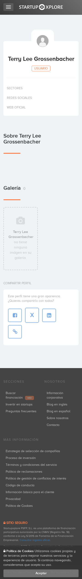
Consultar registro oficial (35, 540)
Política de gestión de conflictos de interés (36, 478)
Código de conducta (20, 485)
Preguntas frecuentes (21, 411)
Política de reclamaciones (24, 471)
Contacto (53, 425)
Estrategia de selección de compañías (33, 451)
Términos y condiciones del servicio (31, 464)
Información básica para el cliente (30, 492)
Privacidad (13, 499)
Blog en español (58, 411)
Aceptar (41, 573)
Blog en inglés (57, 404)
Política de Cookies (19, 505)
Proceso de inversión (21, 458)
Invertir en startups (19, 404)
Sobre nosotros (58, 418)
